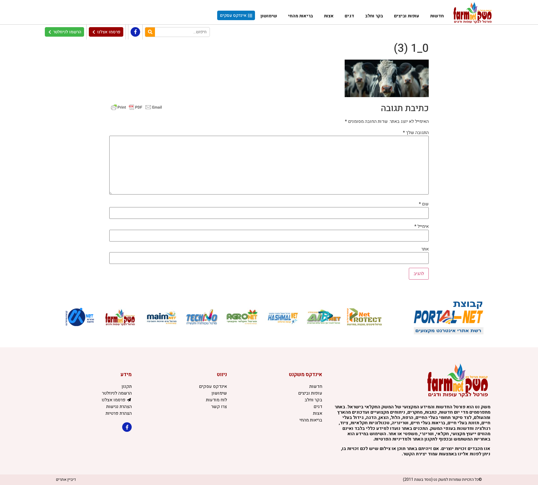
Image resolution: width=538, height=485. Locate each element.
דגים (349, 16)
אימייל (421, 226)
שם (424, 204)
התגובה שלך (416, 132)
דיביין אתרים (66, 479)
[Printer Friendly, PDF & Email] (136, 107)
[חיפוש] (150, 32)
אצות (329, 16)
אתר (425, 249)
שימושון (269, 16)
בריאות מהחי (300, 16)
